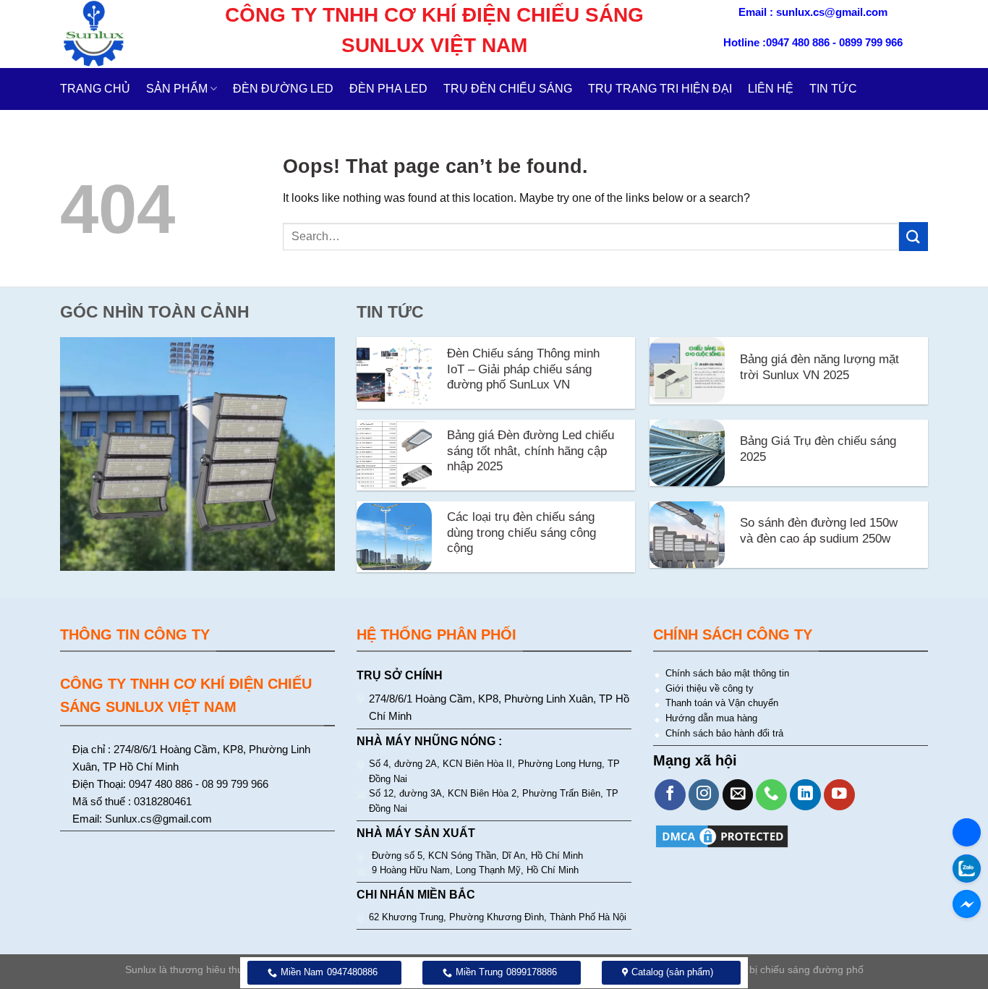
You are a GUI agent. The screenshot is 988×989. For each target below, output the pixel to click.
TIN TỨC (833, 88)
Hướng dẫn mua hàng (711, 718)
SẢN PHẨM (177, 88)
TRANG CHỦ (95, 88)
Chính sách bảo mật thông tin (727, 673)
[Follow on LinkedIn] (805, 794)
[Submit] (913, 236)
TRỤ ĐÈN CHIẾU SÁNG (507, 88)
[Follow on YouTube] (839, 794)
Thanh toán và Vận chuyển (721, 702)
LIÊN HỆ (770, 88)
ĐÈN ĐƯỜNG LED (283, 88)
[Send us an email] (738, 794)
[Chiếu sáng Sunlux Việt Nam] (115, 34)
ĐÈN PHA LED (388, 88)
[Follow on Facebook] (670, 794)
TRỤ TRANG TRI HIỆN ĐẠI (660, 88)
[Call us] (771, 794)
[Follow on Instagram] (704, 794)
